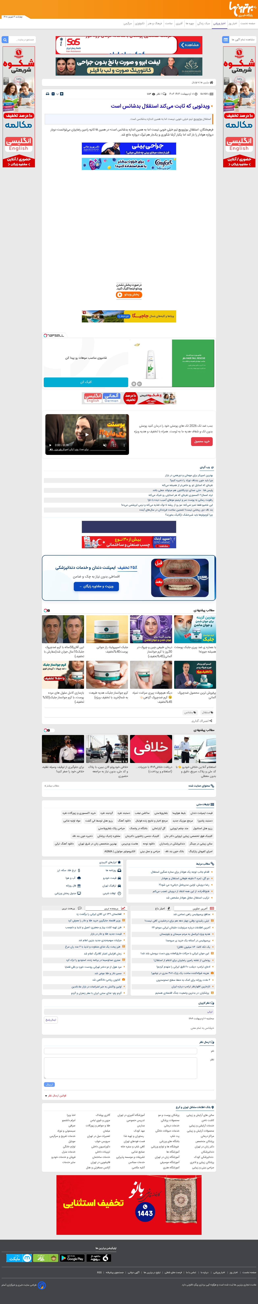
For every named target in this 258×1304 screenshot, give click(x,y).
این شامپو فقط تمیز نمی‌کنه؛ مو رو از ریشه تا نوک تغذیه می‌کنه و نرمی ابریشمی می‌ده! (167, 505)
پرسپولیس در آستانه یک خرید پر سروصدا (188, 941)
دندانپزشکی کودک (204, 1157)
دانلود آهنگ (124, 821)
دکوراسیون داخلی (100, 1147)
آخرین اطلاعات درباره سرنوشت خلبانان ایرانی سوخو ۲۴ (181, 928)
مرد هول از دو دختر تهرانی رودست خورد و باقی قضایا (93, 967)
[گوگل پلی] (72, 1259)
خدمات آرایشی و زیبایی (201, 1126)
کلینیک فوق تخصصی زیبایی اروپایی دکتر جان (188, 836)
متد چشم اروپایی (179, 828)
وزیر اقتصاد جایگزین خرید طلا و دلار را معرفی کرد (94, 920)
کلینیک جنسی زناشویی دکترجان (142, 836)
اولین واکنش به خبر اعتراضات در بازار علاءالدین (97, 987)
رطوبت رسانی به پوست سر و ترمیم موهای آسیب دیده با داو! (180, 500)
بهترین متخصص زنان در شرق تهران (97, 844)
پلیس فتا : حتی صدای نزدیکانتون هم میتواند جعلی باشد (183, 490)
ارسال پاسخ (51, 1020)
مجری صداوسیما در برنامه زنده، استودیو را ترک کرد (93, 960)
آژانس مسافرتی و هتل (98, 1167)
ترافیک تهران (109, 886)
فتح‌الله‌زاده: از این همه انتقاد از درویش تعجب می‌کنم (181, 891)
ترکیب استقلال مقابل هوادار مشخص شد (187, 898)
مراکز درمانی (207, 1136)
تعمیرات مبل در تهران (98, 1136)
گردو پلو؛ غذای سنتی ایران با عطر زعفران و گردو (96, 993)
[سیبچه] (98, 1259)
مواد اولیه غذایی (71, 821)
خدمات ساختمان (101, 1157)
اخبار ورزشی (219, 23)
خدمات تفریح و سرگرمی (62, 1136)
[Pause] (133, 384)
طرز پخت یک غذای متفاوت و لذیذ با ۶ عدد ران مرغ (92, 947)
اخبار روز (233, 23)
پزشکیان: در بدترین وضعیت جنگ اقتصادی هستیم (182, 993)
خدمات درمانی (171, 1126)
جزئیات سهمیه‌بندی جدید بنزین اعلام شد (100, 940)
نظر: (212, 1059)
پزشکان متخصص (205, 1141)
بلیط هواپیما (179, 813)
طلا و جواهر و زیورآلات (98, 1126)
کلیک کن (86, 382)
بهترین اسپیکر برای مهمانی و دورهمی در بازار (189, 475)
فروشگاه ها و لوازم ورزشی (165, 1147)
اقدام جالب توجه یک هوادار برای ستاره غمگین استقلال (180, 872)
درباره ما (205, 1273)
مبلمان (106, 1131)
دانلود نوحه (149, 844)
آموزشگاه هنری (171, 1167)
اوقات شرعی (109, 893)
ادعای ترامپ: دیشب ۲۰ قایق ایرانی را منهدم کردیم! (183, 967)
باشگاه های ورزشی (169, 1141)
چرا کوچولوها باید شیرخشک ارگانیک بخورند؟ (189, 515)
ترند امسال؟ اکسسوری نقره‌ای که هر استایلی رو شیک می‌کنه (181, 495)
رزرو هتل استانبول (202, 828)
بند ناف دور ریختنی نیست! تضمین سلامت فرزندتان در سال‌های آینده (176, 510)
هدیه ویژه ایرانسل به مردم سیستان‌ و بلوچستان (185, 934)
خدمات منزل (68, 1152)
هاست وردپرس (130, 844)
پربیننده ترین (111, 908)
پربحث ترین (68, 908)
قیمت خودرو (109, 878)
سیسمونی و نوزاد (66, 1131)
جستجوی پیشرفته (115, 1273)
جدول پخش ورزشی (65, 893)
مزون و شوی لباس (100, 1120)
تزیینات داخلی (102, 1152)
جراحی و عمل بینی (150, 851)
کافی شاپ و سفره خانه (133, 1147)
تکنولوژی (140, 23)
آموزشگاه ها (172, 1152)
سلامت (169, 23)
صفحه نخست (247, 23)
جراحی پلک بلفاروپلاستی (111, 828)
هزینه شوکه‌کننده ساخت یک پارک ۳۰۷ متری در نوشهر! (180, 973)
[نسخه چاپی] (47, 94)
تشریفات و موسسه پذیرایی (130, 1157)
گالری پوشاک (103, 1115)
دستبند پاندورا (205, 821)
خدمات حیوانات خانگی (167, 1131)
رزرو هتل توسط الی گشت (99, 821)
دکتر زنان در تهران (204, 1147)
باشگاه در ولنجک (138, 828)
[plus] (61, 94)
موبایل (72, 1141)
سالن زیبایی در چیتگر (201, 844)
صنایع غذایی (138, 1152)
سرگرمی (128, 23)
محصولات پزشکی (170, 1120)
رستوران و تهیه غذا (134, 1136)
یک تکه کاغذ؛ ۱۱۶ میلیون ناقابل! (193, 947)
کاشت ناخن (208, 1120)
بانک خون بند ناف (174, 851)
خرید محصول (201, 441)
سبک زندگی (204, 23)
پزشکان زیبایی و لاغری (202, 1162)
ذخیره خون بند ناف (82, 836)
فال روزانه (71, 886)
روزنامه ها (111, 870)
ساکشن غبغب (142, 813)
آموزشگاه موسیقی (169, 1162)
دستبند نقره (124, 813)
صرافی (72, 1126)
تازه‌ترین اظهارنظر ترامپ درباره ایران (191, 987)
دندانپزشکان (207, 1152)
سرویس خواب (102, 1141)
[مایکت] (19, 1259)
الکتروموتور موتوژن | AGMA (119, 851)
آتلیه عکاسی (138, 1167)
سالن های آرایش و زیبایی (200, 1115)
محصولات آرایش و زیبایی (200, 1131)
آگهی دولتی (133, 1273)
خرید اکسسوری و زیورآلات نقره (79, 813)
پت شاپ (174, 1136)
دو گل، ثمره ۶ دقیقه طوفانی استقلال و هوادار (185, 879)
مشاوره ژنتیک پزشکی (108, 836)
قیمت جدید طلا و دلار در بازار (106, 934)
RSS (99, 1273)
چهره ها (190, 23)
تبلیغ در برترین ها (152, 1273)
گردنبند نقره (107, 813)
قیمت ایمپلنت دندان (201, 813)
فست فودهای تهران (134, 1141)
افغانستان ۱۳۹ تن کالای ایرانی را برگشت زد (99, 914)
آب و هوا (71, 878)
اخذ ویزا (71, 1115)
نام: (212, 1051)
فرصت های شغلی (173, 1273)
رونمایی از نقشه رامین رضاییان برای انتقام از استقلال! (182, 960)
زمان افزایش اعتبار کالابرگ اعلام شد (103, 954)
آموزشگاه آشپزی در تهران (131, 1115)
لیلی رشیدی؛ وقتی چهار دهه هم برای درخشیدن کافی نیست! (177, 921)
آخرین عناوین (200, 908)
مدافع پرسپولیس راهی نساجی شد (191, 914)
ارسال (49, 1084)
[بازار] (45, 1259)
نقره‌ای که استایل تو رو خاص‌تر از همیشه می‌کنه (187, 485)
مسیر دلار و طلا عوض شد (108, 973)
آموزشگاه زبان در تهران (167, 1157)
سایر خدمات (68, 1162)
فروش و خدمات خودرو (63, 1157)
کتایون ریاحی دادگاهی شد (106, 980)
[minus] (53, 94)
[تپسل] (45, 336)
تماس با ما (191, 1273)
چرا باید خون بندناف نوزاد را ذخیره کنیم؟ (191, 480)
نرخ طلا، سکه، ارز (66, 870)
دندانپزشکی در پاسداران (172, 844)
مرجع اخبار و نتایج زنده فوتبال (151, 821)
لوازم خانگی (69, 1147)
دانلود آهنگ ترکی (64, 844)
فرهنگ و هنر (155, 23)
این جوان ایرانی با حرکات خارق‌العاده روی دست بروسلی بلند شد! (175, 954)
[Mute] (139, 384)
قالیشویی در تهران (100, 1162)
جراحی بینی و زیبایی (203, 1167)
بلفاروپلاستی (161, 813)
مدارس (141, 1126)
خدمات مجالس (136, 1162)
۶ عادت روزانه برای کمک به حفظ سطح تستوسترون (183, 980)
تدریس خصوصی (136, 1120)
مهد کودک (139, 1131)
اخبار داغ (160, 908)
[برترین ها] (241, 9)
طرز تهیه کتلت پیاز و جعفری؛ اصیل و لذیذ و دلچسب (93, 927)
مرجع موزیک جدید (183, 821)
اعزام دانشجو (68, 1120)
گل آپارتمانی (158, 828)
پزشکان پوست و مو (168, 1115)
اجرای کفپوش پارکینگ (200, 851)
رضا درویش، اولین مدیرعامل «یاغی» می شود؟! (184, 885)
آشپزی (179, 23)
